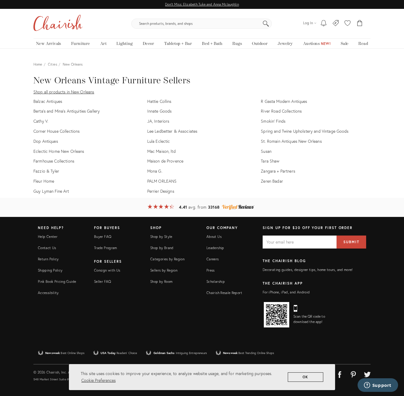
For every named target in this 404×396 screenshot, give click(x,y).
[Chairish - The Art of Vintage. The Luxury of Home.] (58, 24)
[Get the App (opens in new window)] (276, 315)
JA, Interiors (158, 121)
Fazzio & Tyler (46, 171)
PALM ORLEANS (162, 181)
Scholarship (215, 281)
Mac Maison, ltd (161, 151)
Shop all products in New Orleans (63, 92)
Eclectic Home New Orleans (58, 151)
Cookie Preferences (98, 380)
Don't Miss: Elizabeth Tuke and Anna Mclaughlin (202, 4)
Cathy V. (40, 121)
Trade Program (105, 248)
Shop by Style (161, 236)
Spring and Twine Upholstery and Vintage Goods (304, 131)
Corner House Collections (56, 131)
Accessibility (48, 292)
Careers (212, 259)
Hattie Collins (159, 101)
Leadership (215, 248)
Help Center (47, 236)
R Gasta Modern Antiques (284, 101)
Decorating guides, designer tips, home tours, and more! (308, 269)
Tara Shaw (270, 161)
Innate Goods (159, 111)
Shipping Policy (50, 270)
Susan (266, 151)
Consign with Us (107, 270)
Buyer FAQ (102, 236)
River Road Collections (281, 111)
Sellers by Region (163, 270)
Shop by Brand (162, 248)
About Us (214, 236)
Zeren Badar (272, 181)
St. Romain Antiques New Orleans (291, 141)
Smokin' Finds (273, 121)
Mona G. (154, 171)
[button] (347, 23)
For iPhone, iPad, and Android (286, 292)
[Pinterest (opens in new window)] (353, 373)
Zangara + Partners (278, 171)
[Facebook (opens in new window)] (339, 373)
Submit (351, 242)
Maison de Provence (165, 161)
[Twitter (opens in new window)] (367, 373)
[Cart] (360, 23)
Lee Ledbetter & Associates (172, 131)
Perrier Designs (160, 191)
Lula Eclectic (158, 141)
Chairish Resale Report (224, 292)
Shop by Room (161, 281)
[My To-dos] (324, 23)
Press (210, 270)
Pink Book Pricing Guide (57, 281)
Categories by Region (167, 259)
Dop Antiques (45, 141)
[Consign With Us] (336, 23)
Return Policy (48, 259)
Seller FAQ (102, 281)
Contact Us (47, 248)
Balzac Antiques (47, 101)
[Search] (266, 24)
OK (306, 377)
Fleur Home (43, 181)
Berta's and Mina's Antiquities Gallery (66, 111)
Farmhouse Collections (53, 161)
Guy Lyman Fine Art (51, 191)
